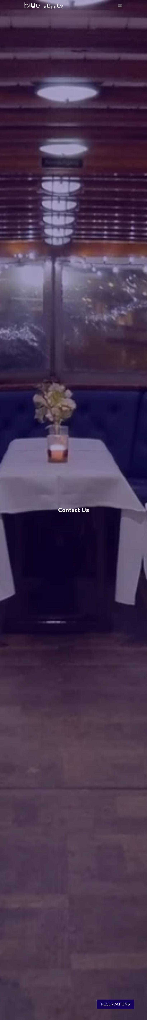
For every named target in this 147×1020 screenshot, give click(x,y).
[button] (120, 6)
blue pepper (43, 5)
